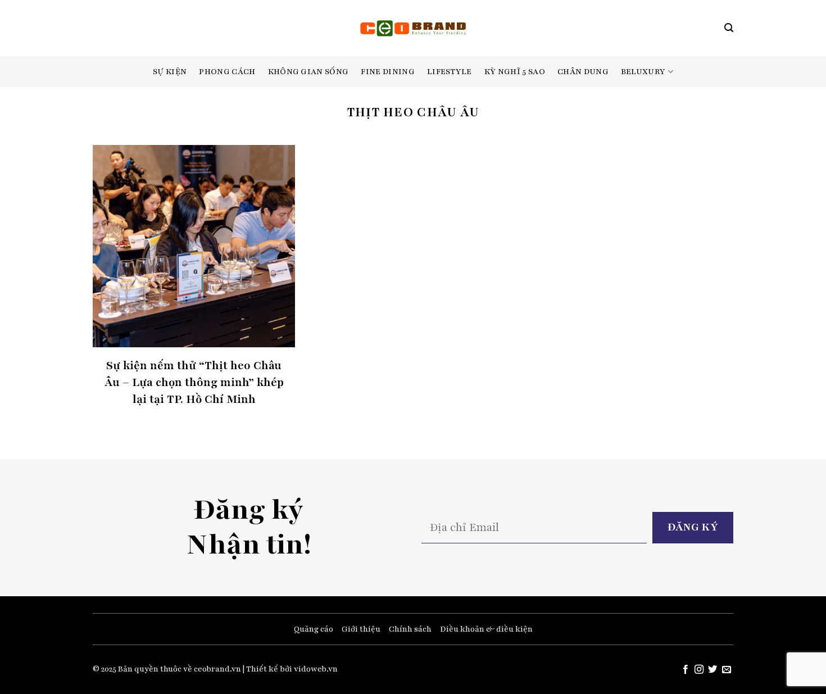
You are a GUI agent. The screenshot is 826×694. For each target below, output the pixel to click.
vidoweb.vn (316, 669)
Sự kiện (170, 71)
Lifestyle (449, 71)
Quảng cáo (313, 629)
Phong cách (227, 71)
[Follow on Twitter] (712, 670)
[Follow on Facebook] (684, 670)
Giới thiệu (361, 629)
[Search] (728, 28)
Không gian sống (308, 71)
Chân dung (583, 71)
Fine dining (388, 71)
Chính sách (410, 629)
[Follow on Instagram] (699, 670)
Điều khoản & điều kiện (486, 629)
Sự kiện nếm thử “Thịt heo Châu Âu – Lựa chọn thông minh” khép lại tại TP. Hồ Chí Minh (194, 382)
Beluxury (643, 71)
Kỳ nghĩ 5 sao (514, 71)
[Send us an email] (726, 670)
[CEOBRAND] (413, 28)
